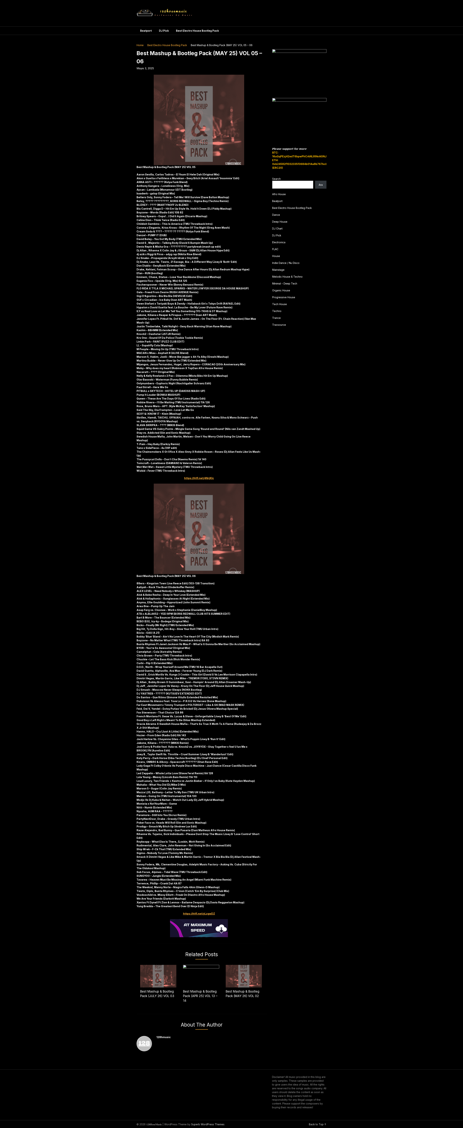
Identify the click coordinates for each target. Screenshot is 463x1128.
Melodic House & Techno (287, 276)
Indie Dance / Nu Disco (286, 262)
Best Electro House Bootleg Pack (197, 30)
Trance (276, 317)
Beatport (146, 30)
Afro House (279, 194)
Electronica (278, 242)
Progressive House (283, 297)
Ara (321, 184)
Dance (276, 214)
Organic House (281, 290)
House (276, 256)
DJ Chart (277, 228)
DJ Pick (164, 30)
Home (140, 45)
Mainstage (278, 269)
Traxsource (279, 324)
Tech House (279, 304)
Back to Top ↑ (317, 1124)
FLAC (275, 249)
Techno (276, 311)
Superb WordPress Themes (207, 1124)
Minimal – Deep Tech (284, 283)
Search (276, 178)
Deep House (279, 221)
